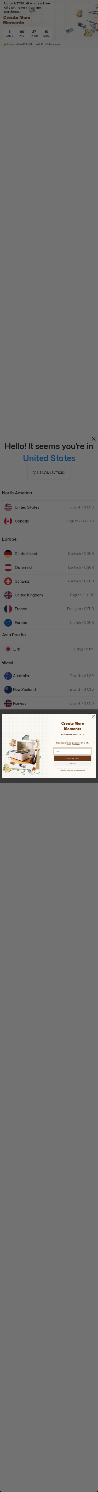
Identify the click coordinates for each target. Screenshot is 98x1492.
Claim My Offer (72, 758)
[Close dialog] (93, 716)
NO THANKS (72, 764)
